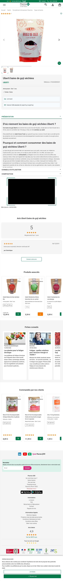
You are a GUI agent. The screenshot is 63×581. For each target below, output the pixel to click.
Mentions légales (31, 515)
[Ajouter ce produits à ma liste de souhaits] (61, 14)
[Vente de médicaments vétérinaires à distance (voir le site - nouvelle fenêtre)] (39, 551)
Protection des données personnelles (31, 517)
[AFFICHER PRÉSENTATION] (60, 116)
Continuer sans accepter (7, 559)
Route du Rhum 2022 (31, 486)
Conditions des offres (31, 521)
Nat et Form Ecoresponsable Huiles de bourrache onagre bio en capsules (33, 417)
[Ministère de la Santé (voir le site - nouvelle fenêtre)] (23, 551)
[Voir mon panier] (59, 4)
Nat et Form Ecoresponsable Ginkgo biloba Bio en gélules (11, 416)
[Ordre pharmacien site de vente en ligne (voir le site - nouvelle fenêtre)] (31, 551)
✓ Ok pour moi (32, 576)
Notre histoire (31, 480)
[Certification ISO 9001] (12, 551)
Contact (44, 1)
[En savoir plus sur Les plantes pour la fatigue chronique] (14, 338)
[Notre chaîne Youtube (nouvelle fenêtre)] (25, 454)
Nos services (31, 482)
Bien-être (32, 346)
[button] (4, 5)
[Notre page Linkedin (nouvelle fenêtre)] (19, 454)
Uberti (6, 82)
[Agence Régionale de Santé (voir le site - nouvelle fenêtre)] (53, 551)
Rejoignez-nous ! (31, 488)
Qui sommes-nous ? (31, 478)
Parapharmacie (31, 484)
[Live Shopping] (30, 454)
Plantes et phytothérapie (11, 346)
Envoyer (27, 468)
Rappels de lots (31, 508)
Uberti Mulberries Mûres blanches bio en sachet (32, 298)
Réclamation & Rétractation (31, 504)
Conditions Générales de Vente (31, 519)
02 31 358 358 (53, 1)
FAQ (31, 502)
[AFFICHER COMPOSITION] (60, 174)
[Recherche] (45, 5)
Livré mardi (9, 99)
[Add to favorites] (19, 279)
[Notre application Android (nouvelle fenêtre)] (36, 492)
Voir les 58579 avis (16, 1)
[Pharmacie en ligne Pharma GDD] (24, 4)
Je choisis (32, 572)
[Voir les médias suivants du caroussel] (59, 40)
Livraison (31, 500)
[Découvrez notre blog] (38, 454)
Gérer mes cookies (31, 523)
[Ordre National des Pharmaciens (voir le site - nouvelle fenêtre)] (46, 551)
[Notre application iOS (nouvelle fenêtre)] (26, 492)
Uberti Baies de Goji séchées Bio (11, 298)
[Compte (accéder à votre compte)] (52, 4)
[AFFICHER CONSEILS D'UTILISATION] (60, 169)
